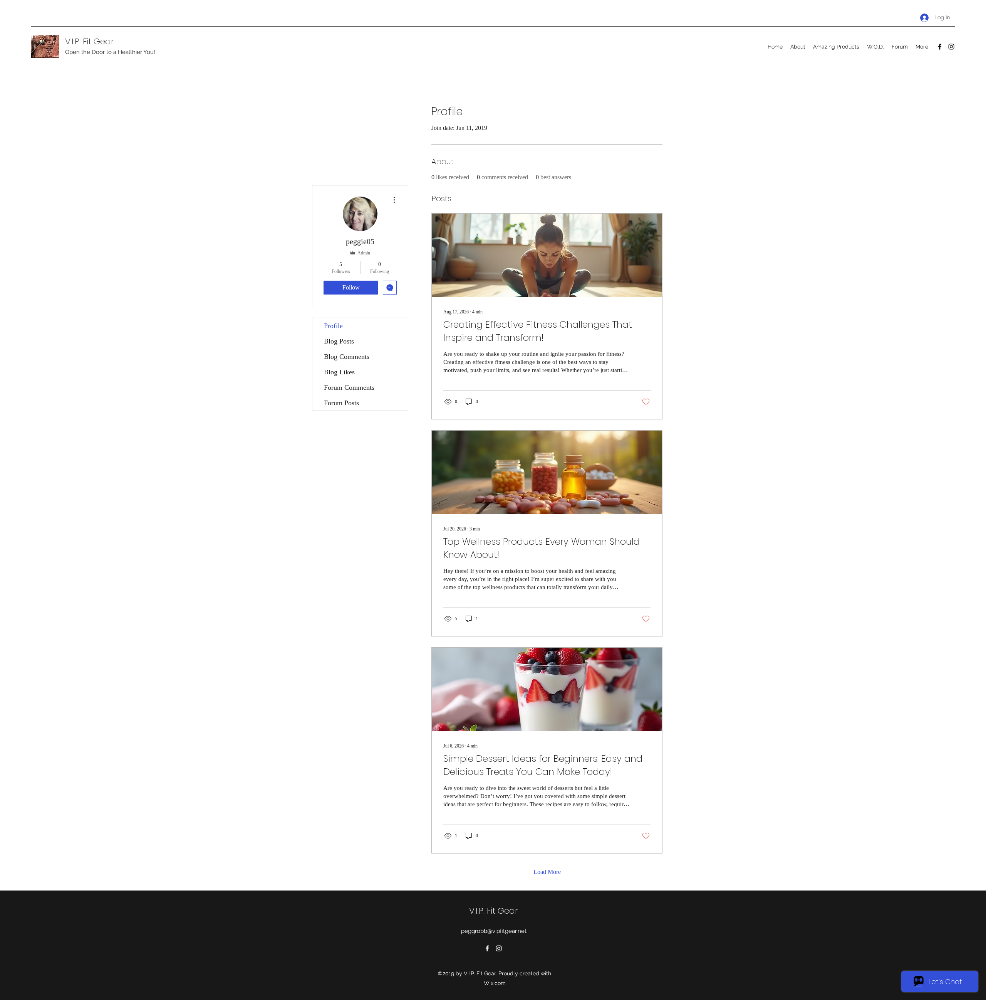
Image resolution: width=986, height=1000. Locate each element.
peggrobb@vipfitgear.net (494, 931)
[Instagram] (951, 47)
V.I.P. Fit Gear (89, 41)
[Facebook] (940, 47)
